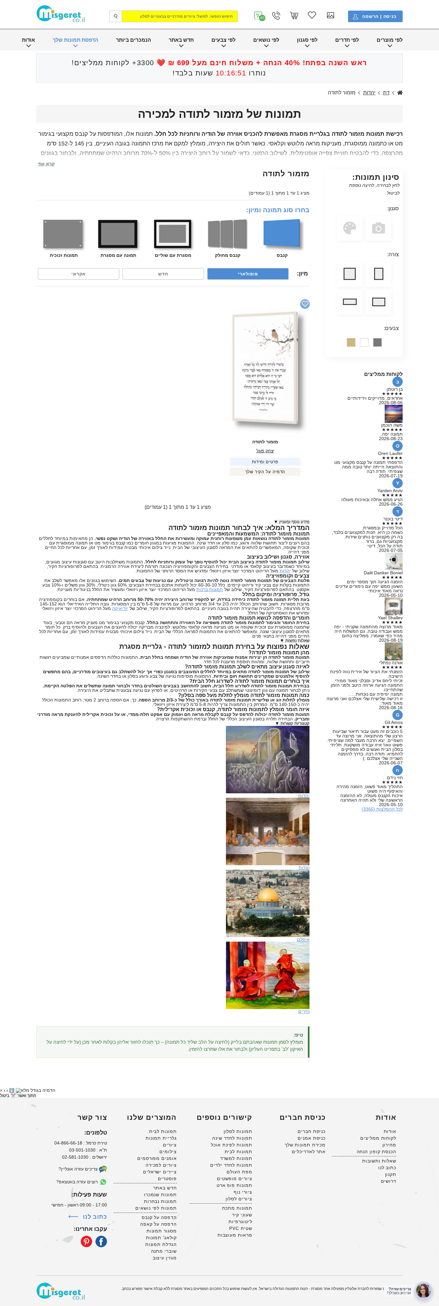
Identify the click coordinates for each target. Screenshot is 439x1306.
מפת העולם (239, 1171)
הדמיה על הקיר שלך (265, 471)
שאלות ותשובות (379, 1160)
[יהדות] (267, 728)
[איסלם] (267, 872)
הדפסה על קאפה (158, 1224)
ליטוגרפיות (240, 1221)
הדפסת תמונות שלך (75, 40)
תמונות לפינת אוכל (231, 1144)
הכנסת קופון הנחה (376, 1151)
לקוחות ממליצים (378, 1138)
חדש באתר (181, 40)
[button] (258, 16)
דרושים (388, 1181)
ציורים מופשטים (234, 1178)
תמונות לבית (238, 1151)
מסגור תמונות (162, 1230)
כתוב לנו (387, 1167)
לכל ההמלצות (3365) (382, 809)
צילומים (167, 1151)
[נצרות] (267, 800)
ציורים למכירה (161, 1165)
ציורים (169, 1144)
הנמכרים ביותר (133, 40)
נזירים (303, 1011)
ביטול (4, 1095)
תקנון (391, 1174)
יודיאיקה (120, 608)
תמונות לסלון (238, 1131)
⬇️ (11, 1090)
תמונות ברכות (209, 589)
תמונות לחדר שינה (232, 1138)
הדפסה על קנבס (159, 1217)
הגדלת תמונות (161, 1244)
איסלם (303, 939)
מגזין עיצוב (165, 1257)
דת (386, 92)
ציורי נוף (243, 1192)
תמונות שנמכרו (160, 1194)
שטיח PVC (240, 1228)
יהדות (369, 92)
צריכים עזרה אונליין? (78, 1168)
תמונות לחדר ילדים (231, 1165)
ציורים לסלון (239, 1198)
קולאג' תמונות (161, 1237)
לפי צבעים (223, 40)
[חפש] (115, 16)
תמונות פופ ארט (234, 1185)
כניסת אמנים (312, 1138)
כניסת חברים (312, 1131)
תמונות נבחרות (160, 1201)
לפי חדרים (347, 40)
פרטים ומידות (265, 461)
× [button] (1, 1090)
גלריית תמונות (161, 1138)
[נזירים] (267, 943)
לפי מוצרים (390, 40)
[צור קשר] (276, 16)
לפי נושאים (266, 40)
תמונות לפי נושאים (155, 1208)
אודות (28, 40)
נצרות (304, 867)
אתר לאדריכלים (309, 1151)
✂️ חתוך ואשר (23, 1095)
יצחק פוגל (265, 450)
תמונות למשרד (236, 1158)
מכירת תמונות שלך (305, 1144)
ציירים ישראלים (160, 1171)
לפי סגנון (307, 40)
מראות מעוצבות (235, 1235)
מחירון (389, 1144)
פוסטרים (167, 1178)
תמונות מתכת (237, 1208)
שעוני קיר (242, 1214)
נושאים (400, 92)
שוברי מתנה (164, 1251)
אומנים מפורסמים (157, 1158)
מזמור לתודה (265, 442)
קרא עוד (46, 163)
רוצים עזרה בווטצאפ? (77, 1181)
